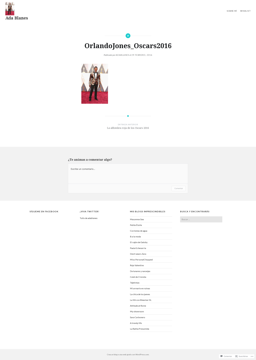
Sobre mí (232, 11)
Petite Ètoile (136, 225)
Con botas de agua (138, 230)
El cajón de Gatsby (138, 242)
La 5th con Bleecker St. (140, 300)
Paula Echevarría (138, 248)
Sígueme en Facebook (44, 211)
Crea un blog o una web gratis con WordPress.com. (128, 354)
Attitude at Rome (138, 305)
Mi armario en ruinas (140, 288)
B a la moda (135, 236)
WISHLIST (245, 11)
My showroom (137, 311)
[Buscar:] (201, 219)
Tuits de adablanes (88, 218)
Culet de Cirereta (138, 277)
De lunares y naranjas (140, 271)
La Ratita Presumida (139, 328)
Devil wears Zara (138, 254)
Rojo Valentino (137, 265)
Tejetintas (134, 282)
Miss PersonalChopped (141, 259)
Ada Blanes (16, 18)
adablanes (122, 55)
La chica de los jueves (140, 294)
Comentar (178, 188)
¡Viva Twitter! (89, 211)
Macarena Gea (137, 219)
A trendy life (136, 323)
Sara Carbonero (137, 317)
